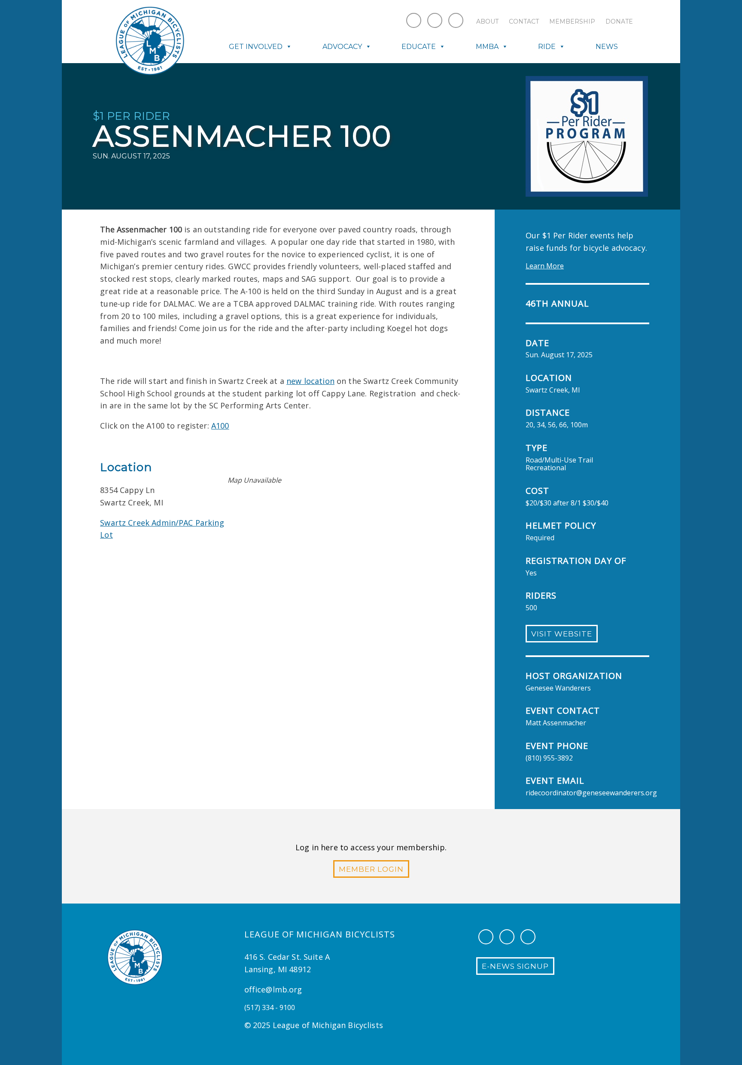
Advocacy (342, 47)
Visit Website (561, 634)
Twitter (455, 20)
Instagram (434, 20)
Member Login (371, 869)
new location (310, 381)
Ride (547, 47)
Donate (619, 21)
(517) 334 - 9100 (269, 1007)
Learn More (545, 266)
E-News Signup (515, 966)
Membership (572, 21)
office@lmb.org (273, 989)
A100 (220, 425)
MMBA (487, 47)
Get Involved (256, 47)
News (607, 47)
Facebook (413, 20)
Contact (524, 21)
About (487, 21)
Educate (418, 47)
